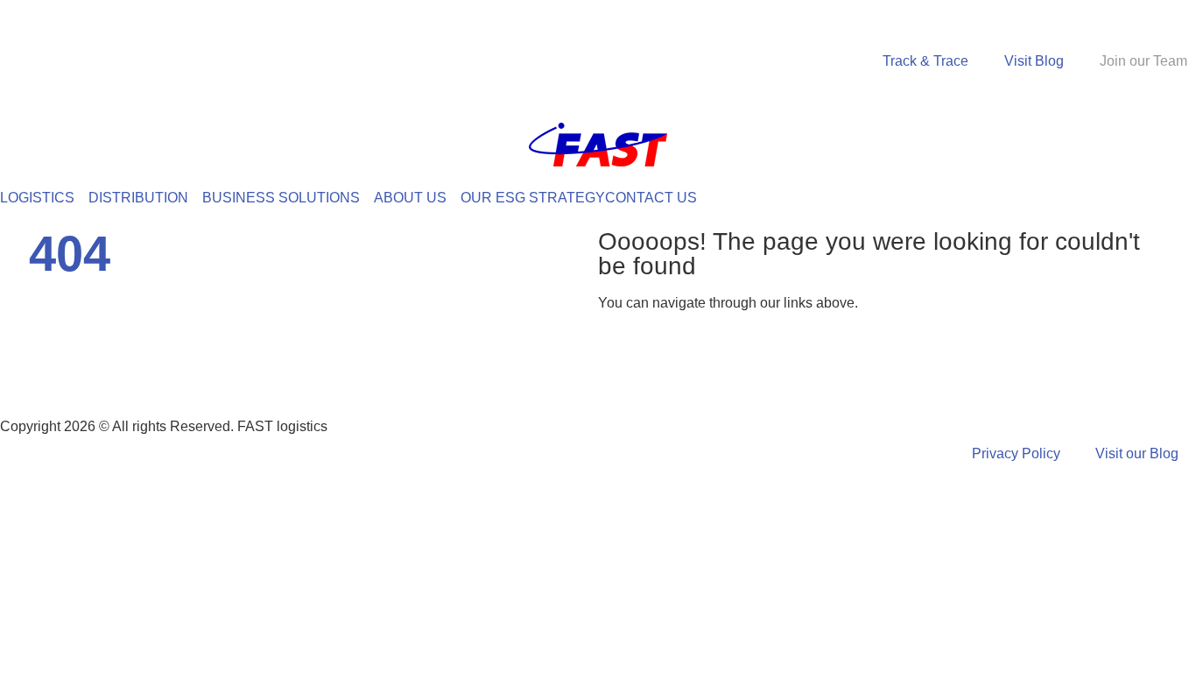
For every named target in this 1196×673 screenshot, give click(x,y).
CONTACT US (651, 197)
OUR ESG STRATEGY (533, 197)
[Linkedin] (69, 371)
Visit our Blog (1136, 453)
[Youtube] (211, 371)
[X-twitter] (164, 371)
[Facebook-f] (22, 371)
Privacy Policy (1016, 453)
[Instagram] (116, 371)
